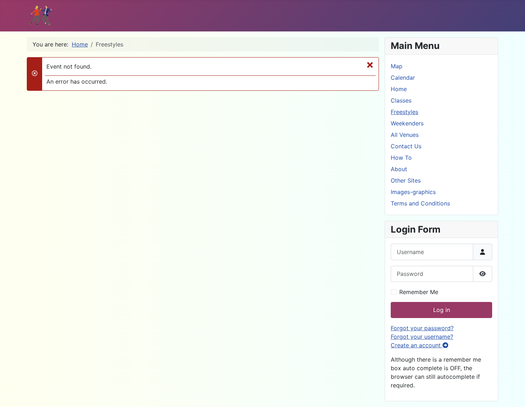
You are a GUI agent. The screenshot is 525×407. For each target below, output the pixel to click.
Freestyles (404, 111)
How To (401, 157)
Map (396, 66)
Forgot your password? (422, 328)
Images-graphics (413, 191)
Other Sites (406, 180)
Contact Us (406, 146)
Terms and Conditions (420, 203)
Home (399, 89)
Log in (441, 309)
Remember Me (418, 292)
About (399, 169)
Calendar (403, 77)
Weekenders (407, 123)
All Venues (405, 134)
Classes (401, 100)
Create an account (416, 345)
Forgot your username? (422, 336)
